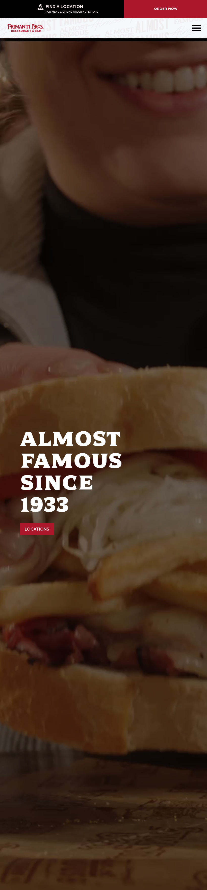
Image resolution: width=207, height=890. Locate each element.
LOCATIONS (37, 530)
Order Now (165, 9)
